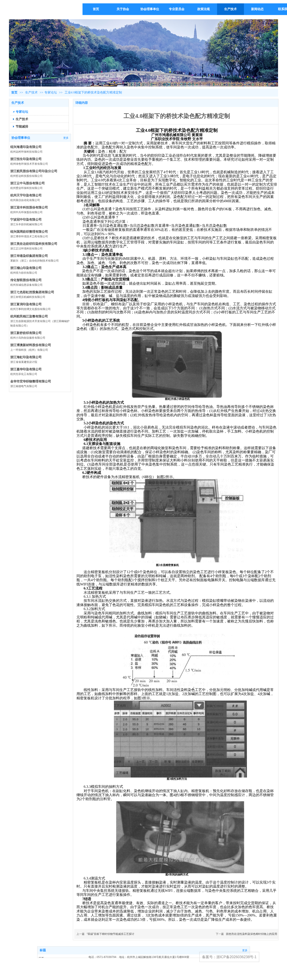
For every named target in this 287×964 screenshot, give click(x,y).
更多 (66, 137)
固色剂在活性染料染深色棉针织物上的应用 (251, 934)
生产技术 (32, 92)
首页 (14, 92)
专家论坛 (50, 92)
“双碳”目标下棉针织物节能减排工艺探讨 (110, 934)
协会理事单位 (20, 137)
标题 (43, 950)
